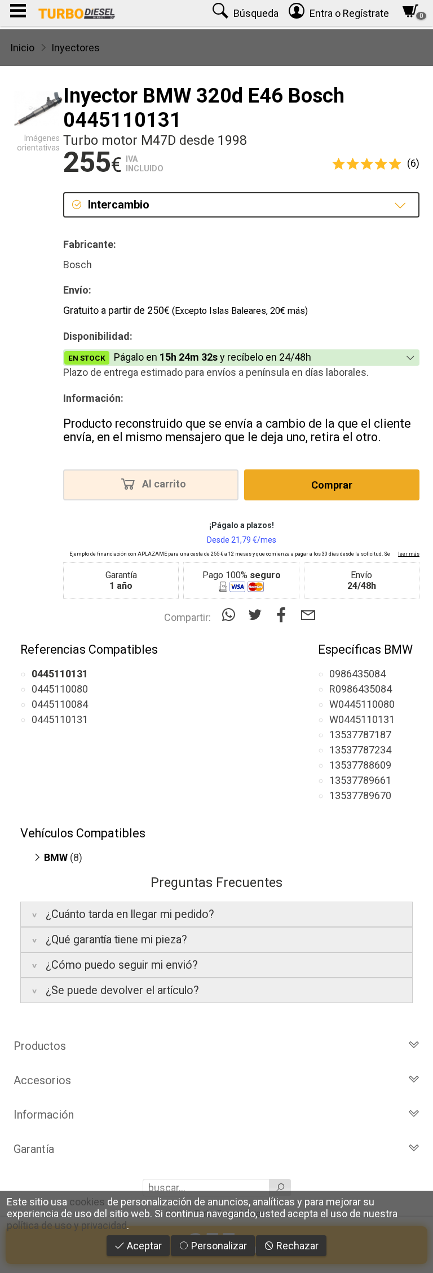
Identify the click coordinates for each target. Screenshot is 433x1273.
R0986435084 (360, 689)
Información (44, 1114)
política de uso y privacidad (67, 1225)
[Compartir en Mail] (308, 615)
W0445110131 (362, 719)
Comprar (331, 485)
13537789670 (360, 795)
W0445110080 (362, 704)
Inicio (22, 48)
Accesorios (42, 1080)
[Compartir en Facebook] (284, 615)
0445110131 (60, 719)
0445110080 (60, 689)
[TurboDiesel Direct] (76, 13)
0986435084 (357, 674)
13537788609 (360, 765)
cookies (87, 1202)
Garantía (34, 1149)
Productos (40, 1046)
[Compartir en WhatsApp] (231, 615)
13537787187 (360, 734)
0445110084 (60, 704)
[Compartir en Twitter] (257, 615)
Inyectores (75, 48)
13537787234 (360, 750)
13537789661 (360, 780)
